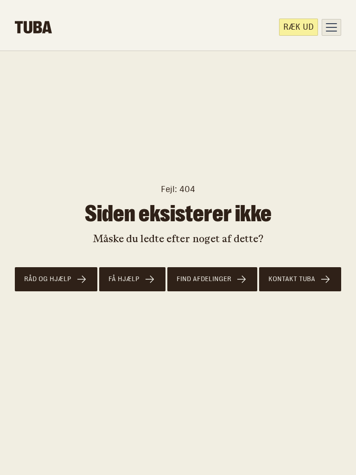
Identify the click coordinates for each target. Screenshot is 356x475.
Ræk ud (298, 27)
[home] (33, 27)
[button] (331, 27)
